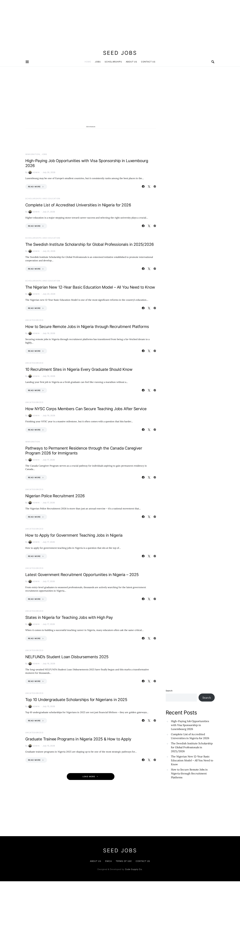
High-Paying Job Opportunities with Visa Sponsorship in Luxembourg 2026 (190, 725)
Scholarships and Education (42, 198)
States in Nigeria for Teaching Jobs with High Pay (69, 617)
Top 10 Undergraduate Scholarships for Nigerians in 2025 (76, 699)
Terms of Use (124, 861)
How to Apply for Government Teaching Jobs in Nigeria (74, 535)
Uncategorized (34, 320)
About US (95, 861)
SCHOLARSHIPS (113, 61)
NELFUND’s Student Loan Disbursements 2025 (66, 656)
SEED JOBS (120, 53)
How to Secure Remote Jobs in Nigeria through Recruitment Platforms (87, 326)
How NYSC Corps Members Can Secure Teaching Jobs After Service (85, 408)
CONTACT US (148, 61)
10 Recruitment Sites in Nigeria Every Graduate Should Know (78, 369)
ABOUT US (131, 61)
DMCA (108, 861)
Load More (89, 776)
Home (88, 61)
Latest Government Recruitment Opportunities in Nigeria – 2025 (82, 574)
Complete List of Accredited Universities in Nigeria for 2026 (78, 205)
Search (169, 690)
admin (36, 172)
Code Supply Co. (134, 869)
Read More (34, 186)
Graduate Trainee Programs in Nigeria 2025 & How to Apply (78, 739)
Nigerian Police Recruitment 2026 (55, 495)
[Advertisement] (98, 23)
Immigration (32, 154)
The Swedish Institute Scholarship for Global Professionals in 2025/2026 (89, 244)
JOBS (98, 61)
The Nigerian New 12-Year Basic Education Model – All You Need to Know (90, 287)
